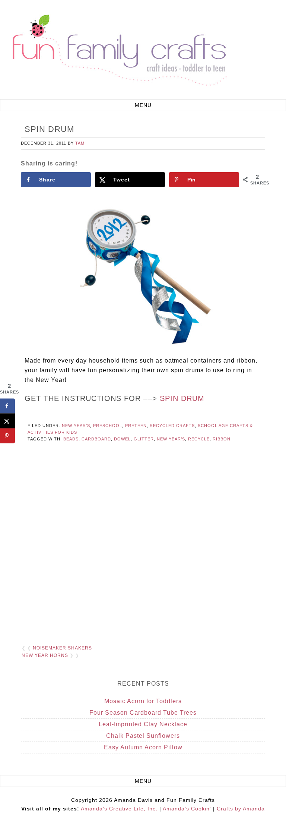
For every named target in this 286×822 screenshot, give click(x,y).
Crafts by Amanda (241, 809)
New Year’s (171, 439)
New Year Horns (45, 655)
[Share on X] (7, 420)
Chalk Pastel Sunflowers (143, 736)
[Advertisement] (142, 552)
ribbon (222, 439)
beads (71, 439)
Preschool (107, 425)
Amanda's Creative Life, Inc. (119, 809)
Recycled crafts (172, 425)
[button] (143, 105)
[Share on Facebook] (7, 405)
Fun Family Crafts (118, 50)
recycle (199, 439)
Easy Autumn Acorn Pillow (143, 747)
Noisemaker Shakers (62, 648)
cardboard (96, 439)
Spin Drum (182, 398)
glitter (144, 439)
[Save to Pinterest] (7, 435)
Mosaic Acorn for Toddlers (143, 701)
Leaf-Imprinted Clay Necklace (143, 724)
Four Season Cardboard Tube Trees (143, 712)
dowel (122, 439)
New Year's (76, 425)
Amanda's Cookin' (187, 809)
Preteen (136, 425)
